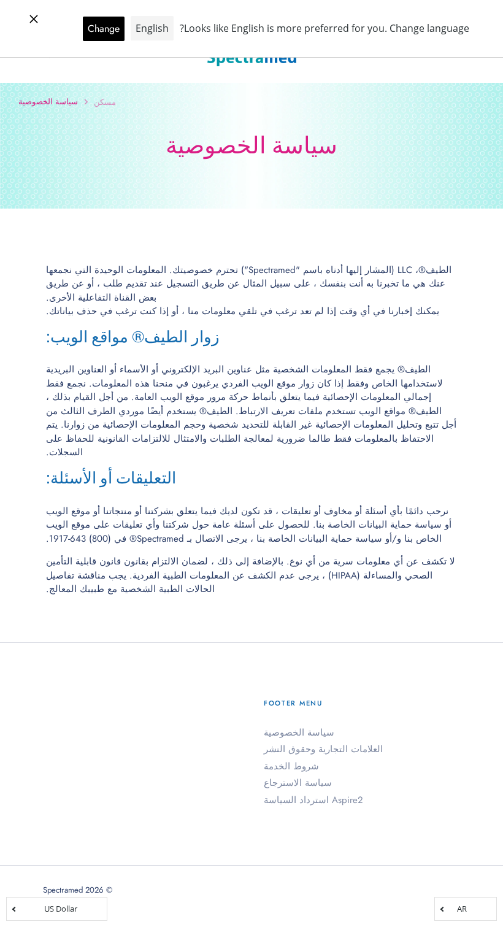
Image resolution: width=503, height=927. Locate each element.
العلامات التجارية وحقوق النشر (323, 749)
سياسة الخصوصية (299, 732)
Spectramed (63, 890)
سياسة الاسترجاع (298, 783)
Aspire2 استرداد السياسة (313, 800)
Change (104, 28)
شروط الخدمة (291, 766)
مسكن (105, 102)
